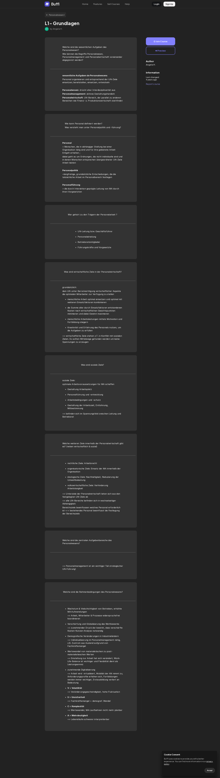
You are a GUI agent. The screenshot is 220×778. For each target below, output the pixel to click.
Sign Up (169, 4)
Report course (153, 84)
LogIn (156, 4)
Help (127, 4)
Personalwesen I (57, 15)
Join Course (162, 41)
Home (85, 4)
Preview (161, 50)
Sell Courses (113, 4)
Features (97, 4)
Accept (209, 770)
